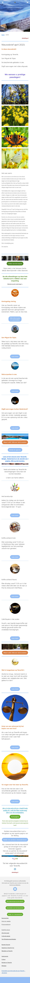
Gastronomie (5, 956)
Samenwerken (5, 918)
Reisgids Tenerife (6, 944)
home (3, 35)
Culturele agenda (6, 936)
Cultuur (4, 959)
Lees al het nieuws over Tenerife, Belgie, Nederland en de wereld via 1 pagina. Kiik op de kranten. (15, 459)
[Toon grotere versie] (15, 94)
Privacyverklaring (6, 924)
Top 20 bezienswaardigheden (9, 939)
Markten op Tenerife (7, 962)
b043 (7, 35)
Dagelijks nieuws (6, 929)
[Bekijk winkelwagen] (27, 2)
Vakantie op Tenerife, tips (8, 947)
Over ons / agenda (6, 921)
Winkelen (4, 965)
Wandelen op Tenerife (7, 951)
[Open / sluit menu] (2, 2)
